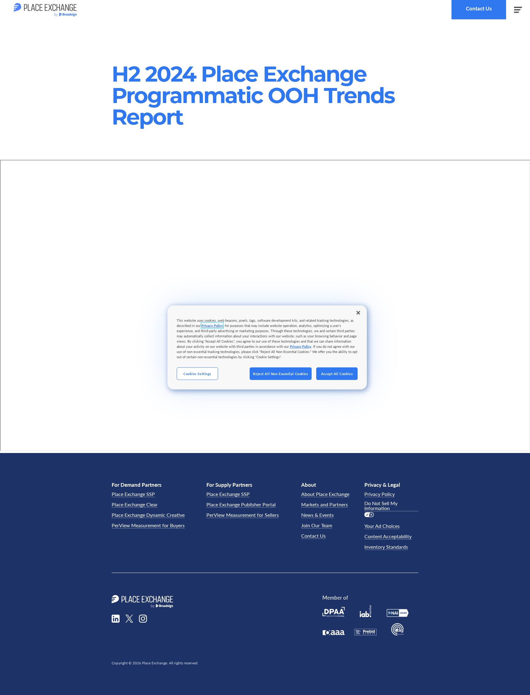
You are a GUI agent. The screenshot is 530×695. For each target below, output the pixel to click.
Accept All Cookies (337, 373)
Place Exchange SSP (133, 494)
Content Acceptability (388, 536)
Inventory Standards (386, 547)
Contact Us (479, 8)
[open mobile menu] (518, 9)
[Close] (358, 313)
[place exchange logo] (45, 10)
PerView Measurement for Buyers (148, 525)
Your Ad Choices (382, 526)
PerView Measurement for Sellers (242, 515)
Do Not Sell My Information (381, 506)
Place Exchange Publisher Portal (241, 504)
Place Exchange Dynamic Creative (148, 515)
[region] (267, 347)
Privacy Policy (379, 494)
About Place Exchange (325, 494)
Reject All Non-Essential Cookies (280, 373)
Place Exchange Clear (135, 504)
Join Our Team (316, 525)
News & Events (317, 515)
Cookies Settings (197, 373)
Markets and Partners (324, 504)
